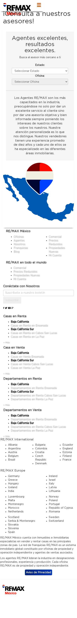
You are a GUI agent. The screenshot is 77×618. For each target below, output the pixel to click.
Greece (13, 480)
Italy (51, 483)
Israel (52, 480)
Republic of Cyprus (61, 508)
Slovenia (13, 528)
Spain (11, 532)
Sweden (54, 517)
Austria (12, 452)
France (66, 460)
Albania (12, 445)
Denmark (41, 463)
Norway (54, 496)
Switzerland (56, 521)
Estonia (67, 452)
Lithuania (54, 491)
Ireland (53, 476)
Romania (54, 511)
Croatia (39, 452)
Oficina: (40, 76)
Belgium (13, 456)
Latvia (53, 487)
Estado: (40, 65)
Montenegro (16, 504)
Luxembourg (16, 496)
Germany (14, 476)
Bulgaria (40, 445)
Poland (53, 500)
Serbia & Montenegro (21, 521)
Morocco (13, 508)
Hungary (13, 483)
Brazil (11, 460)
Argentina (14, 448)
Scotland (13, 517)
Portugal (54, 504)
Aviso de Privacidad (38, 572)
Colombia (41, 448)
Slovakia (13, 524)
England (67, 448)
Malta (11, 500)
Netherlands (16, 511)
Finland (67, 456)
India (11, 491)
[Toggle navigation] (39, 5)
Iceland (12, 487)
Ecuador (67, 445)
